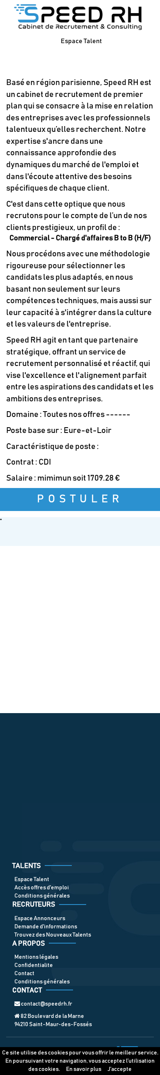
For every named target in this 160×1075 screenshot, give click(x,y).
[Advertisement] (80, 629)
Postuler (80, 499)
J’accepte (119, 1069)
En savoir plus (83, 1069)
